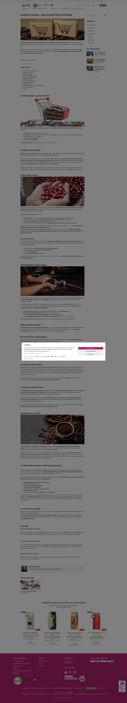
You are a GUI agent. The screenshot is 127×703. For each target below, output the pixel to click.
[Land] (94, 5)
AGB (50, 688)
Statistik (37, 356)
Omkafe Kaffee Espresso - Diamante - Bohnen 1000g (30, 633)
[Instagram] (75, 672)
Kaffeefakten (91, 37)
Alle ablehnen (91, 354)
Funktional (62, 356)
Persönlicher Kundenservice (22, 670)
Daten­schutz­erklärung (39, 688)
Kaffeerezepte (91, 40)
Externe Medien (46, 356)
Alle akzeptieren (90, 348)
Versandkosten (18, 661)
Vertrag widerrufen (91, 688)
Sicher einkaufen (18, 666)
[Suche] (75, 5)
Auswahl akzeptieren (91, 351)
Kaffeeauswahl (91, 34)
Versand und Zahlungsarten (22, 663)
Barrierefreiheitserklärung (62, 688)
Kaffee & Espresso (39, 8)
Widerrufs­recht (79, 688)
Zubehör (53, 8)
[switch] (122, 690)
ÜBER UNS (16, 673)
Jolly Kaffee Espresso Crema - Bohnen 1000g (96, 633)
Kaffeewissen (78, 8)
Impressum (26, 688)
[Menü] (125, 681)
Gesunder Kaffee (92, 25)
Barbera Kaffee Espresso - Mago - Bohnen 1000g (74, 633)
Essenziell (28, 356)
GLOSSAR (41, 666)
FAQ (40, 663)
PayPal (55, 356)
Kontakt (15, 668)
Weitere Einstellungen (29, 358)
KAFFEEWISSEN (43, 661)
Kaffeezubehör (91, 42)
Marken (25, 8)
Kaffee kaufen (91, 28)
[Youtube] (67, 672)
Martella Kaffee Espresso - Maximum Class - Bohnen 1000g (52, 634)
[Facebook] (71, 672)
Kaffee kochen (91, 31)
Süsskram (64, 8)
